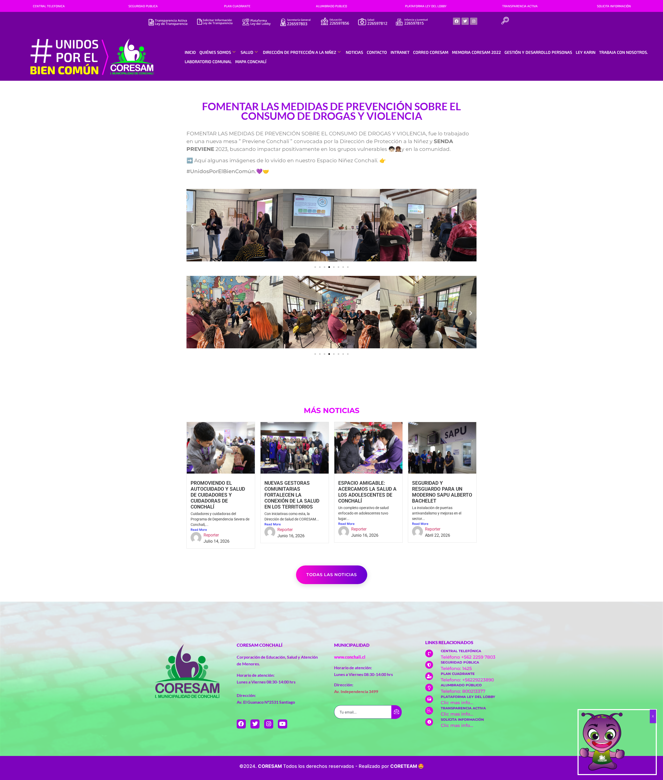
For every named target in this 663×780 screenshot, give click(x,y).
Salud (247, 52)
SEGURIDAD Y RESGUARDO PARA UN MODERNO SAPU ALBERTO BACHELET (442, 492)
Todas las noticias (331, 574)
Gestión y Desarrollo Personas (538, 52)
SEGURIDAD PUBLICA (143, 6)
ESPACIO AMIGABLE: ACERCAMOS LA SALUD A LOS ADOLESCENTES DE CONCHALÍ (367, 492)
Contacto (377, 52)
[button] (505, 21)
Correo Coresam (430, 52)
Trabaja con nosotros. (623, 52)
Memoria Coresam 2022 (476, 52)
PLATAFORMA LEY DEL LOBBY (425, 6)
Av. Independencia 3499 (356, 691)
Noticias (354, 52)
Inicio (190, 52)
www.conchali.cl (349, 656)
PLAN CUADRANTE (237, 6)
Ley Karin (585, 52)
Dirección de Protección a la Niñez (299, 52)
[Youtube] (282, 724)
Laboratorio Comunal (208, 61)
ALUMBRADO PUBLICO (331, 6)
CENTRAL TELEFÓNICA (461, 651)
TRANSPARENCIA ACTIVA (520, 6)
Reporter (211, 535)
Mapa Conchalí (250, 61)
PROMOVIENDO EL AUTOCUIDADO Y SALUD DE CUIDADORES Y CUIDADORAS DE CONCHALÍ (218, 495)
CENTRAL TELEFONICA (49, 6)
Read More (199, 530)
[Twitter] (465, 21)
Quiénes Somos (215, 52)
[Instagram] (473, 21)
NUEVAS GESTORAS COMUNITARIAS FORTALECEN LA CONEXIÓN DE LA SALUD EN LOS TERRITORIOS (291, 495)
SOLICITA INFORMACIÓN (614, 6)
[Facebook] (456, 21)
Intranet (400, 52)
